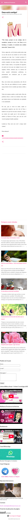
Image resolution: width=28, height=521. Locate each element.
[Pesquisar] (26, 2)
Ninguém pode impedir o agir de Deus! (10, 344)
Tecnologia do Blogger (15, 516)
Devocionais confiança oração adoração (12, 138)
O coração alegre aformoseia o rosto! (10, 237)
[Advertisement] (14, 172)
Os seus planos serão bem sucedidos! (10, 291)
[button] (3, 17)
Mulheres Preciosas (9, 2)
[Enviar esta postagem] (3, 136)
